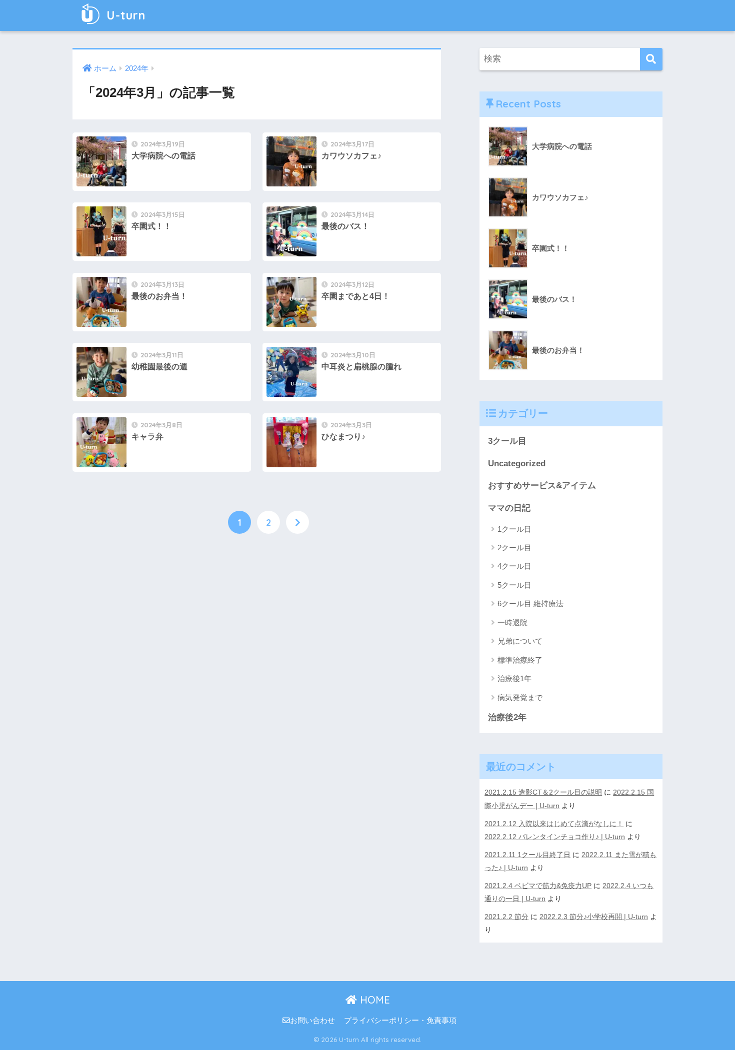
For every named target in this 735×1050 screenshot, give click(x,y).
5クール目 (515, 585)
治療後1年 (515, 678)
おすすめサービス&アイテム (542, 485)
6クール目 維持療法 (531, 603)
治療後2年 (507, 717)
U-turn (124, 15)
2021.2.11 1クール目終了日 (527, 855)
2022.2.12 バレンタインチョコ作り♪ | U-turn (554, 837)
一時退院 (513, 622)
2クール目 (515, 547)
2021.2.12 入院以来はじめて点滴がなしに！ (554, 824)
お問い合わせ (312, 1021)
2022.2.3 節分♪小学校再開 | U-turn (594, 917)
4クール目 (515, 566)
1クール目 (515, 529)
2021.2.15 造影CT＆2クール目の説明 (543, 792)
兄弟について (520, 641)
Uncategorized (517, 463)
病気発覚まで (520, 697)
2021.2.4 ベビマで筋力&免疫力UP (538, 886)
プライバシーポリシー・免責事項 (400, 1021)
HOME (373, 1000)
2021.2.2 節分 (506, 917)
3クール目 (507, 441)
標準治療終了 (520, 660)
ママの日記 (509, 508)
